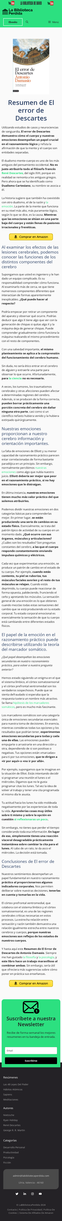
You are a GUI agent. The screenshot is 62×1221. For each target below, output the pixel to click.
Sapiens (7, 1094)
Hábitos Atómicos (12, 1089)
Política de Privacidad (30, 1209)
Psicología (8, 1157)
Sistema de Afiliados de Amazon (36, 1212)
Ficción (7, 1162)
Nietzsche (8, 1115)
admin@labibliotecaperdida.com (31, 1175)
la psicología (46, 957)
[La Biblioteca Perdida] (17, 11)
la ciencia (15, 378)
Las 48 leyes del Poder (15, 1084)
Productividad (11, 1152)
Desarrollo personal (14, 1147)
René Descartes (12, 173)
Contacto (12, 1209)
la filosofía (29, 957)
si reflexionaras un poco (31, 819)
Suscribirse (31, 1060)
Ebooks (13, 22)
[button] (27, 22)
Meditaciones (10, 1099)
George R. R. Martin (14, 1130)
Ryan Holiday (10, 1120)
